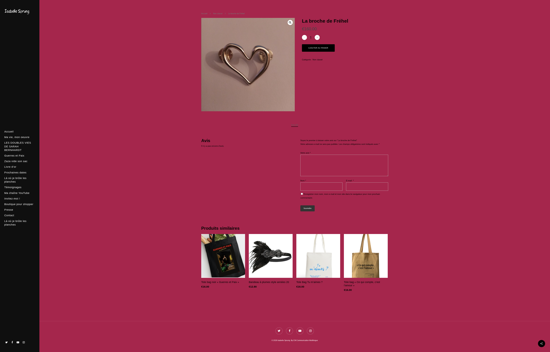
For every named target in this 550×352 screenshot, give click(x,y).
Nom (303, 180)
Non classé (217, 13)
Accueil (204, 13)
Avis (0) (294, 125)
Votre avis (305, 153)
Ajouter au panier (318, 48)
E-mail (350, 180)
